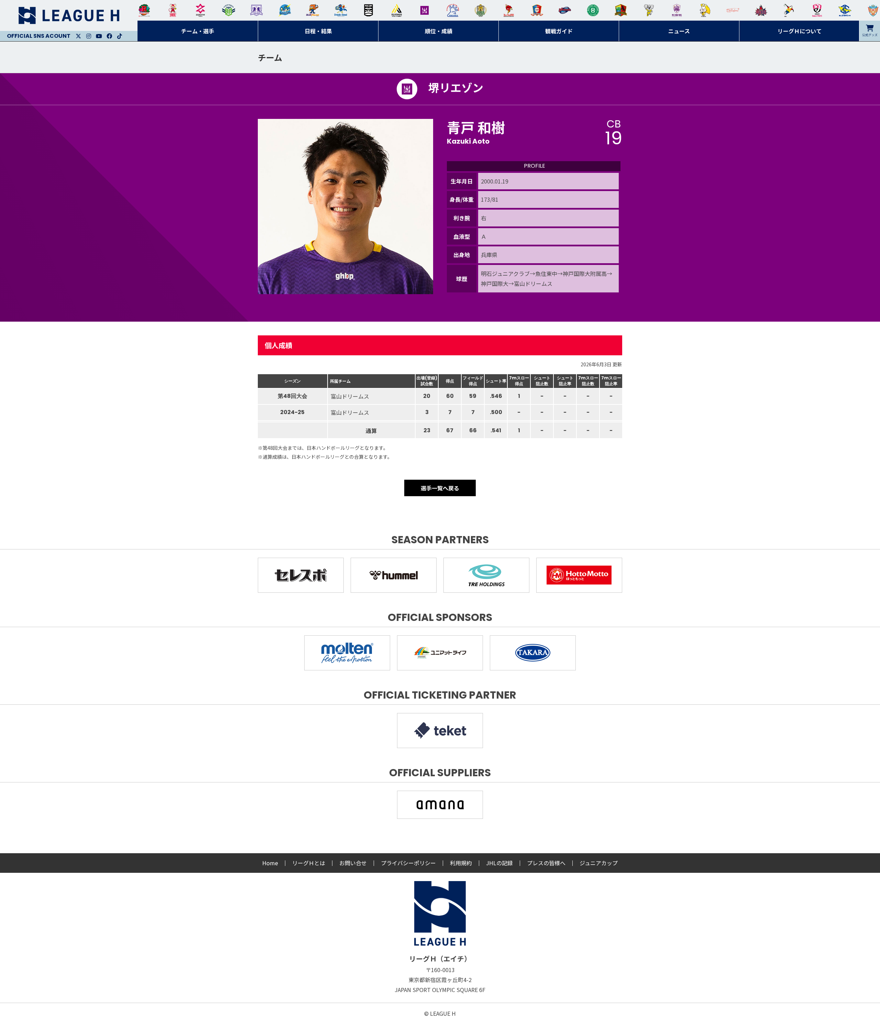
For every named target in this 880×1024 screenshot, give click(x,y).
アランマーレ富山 (565, 10)
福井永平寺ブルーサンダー (285, 10)
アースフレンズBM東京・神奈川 (228, 10)
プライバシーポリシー (408, 863)
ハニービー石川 (593, 10)
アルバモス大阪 (397, 10)
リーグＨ (69, 15)
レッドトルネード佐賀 (509, 10)
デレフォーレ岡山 (733, 10)
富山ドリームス (256, 10)
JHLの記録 (499, 863)
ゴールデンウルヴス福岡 (480, 10)
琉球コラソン (537, 10)
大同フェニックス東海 (341, 10)
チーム (270, 57)
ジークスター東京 (200, 10)
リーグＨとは (308, 863)
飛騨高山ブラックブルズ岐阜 (621, 10)
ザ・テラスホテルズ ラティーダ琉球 (873, 10)
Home (270, 863)
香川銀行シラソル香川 (789, 10)
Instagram (89, 36)
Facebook (109, 36)
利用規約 (461, 863)
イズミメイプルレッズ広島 (761, 10)
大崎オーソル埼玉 (172, 10)
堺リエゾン (424, 10)
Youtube (99, 36)
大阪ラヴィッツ (705, 10)
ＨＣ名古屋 (649, 10)
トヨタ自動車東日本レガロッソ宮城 (144, 10)
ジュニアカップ (599, 863)
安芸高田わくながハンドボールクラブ (453, 10)
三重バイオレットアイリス (677, 10)
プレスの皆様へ (546, 863)
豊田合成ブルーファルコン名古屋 (312, 10)
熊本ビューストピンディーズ (817, 10)
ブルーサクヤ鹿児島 (845, 10)
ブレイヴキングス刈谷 (368, 10)
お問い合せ (353, 863)
